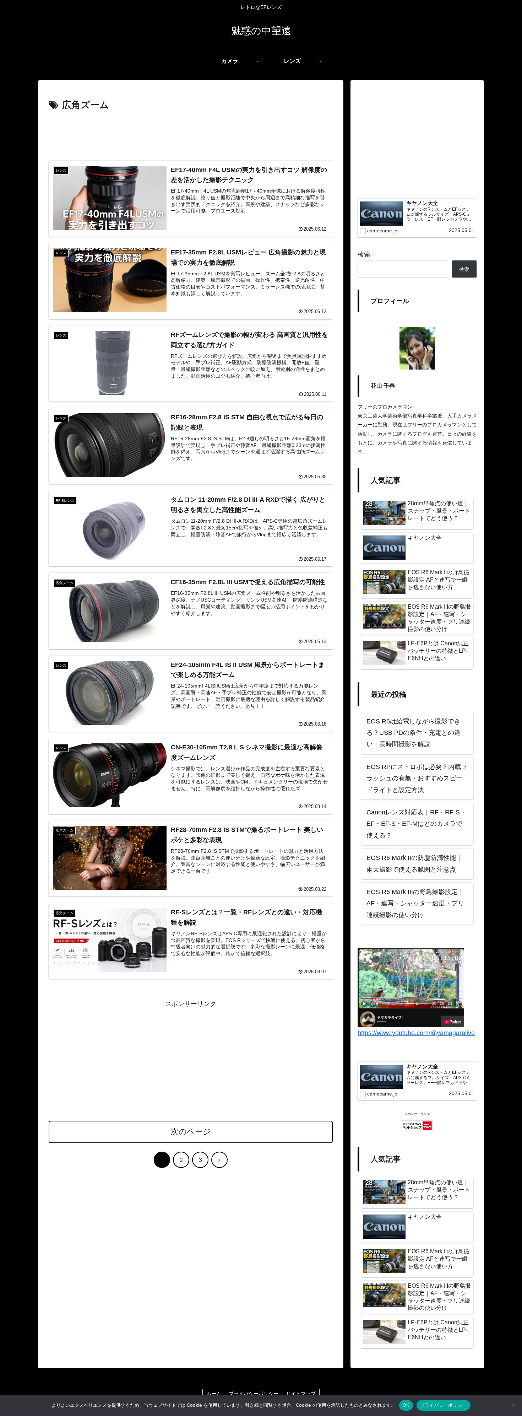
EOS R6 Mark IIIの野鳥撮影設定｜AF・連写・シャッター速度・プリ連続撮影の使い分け (415, 903)
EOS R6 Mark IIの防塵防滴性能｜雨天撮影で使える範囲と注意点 (414, 863)
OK (406, 1405)
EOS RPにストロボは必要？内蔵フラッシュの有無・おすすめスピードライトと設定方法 (416, 778)
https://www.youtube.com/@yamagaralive (416, 1033)
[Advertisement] (191, 133)
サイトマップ (301, 1393)
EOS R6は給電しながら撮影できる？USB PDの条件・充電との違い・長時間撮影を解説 (413, 733)
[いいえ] (513, 1405)
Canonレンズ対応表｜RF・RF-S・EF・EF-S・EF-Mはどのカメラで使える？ (416, 824)
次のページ (191, 1131)
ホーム (213, 1393)
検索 (364, 254)
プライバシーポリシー (253, 1393)
